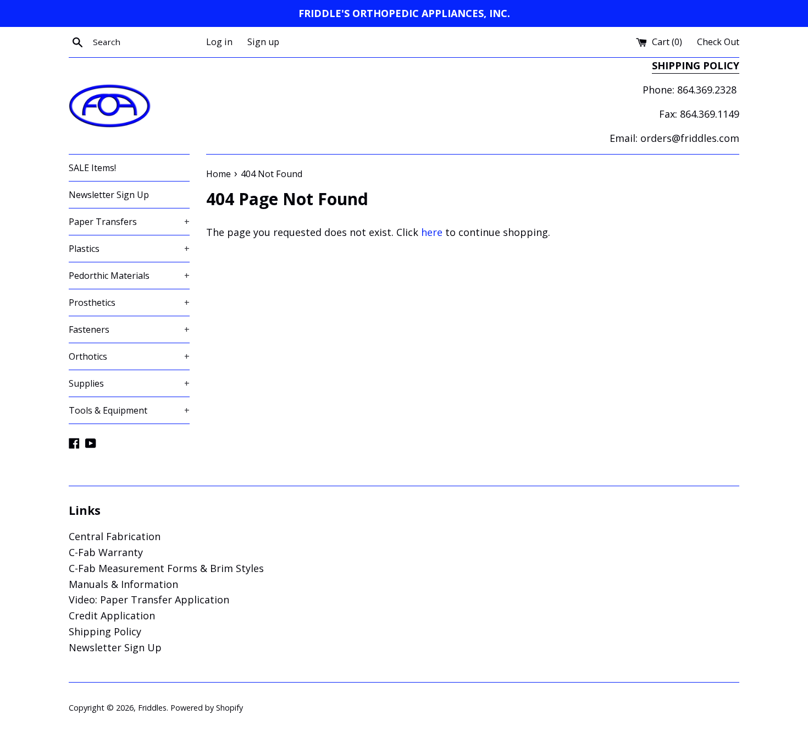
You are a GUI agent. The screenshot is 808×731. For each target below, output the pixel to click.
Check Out (718, 42)
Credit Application (112, 615)
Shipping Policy (105, 631)
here (431, 232)
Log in (219, 42)
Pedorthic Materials (129, 276)
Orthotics (129, 356)
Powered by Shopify (206, 707)
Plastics (129, 249)
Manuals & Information (123, 584)
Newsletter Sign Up (109, 195)
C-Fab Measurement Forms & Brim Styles (166, 568)
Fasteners (129, 329)
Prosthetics (129, 302)
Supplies (129, 383)
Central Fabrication (115, 536)
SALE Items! (92, 168)
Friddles (152, 707)
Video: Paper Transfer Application (149, 599)
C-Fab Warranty (106, 552)
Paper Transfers (129, 222)
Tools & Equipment (129, 410)
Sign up (263, 42)
